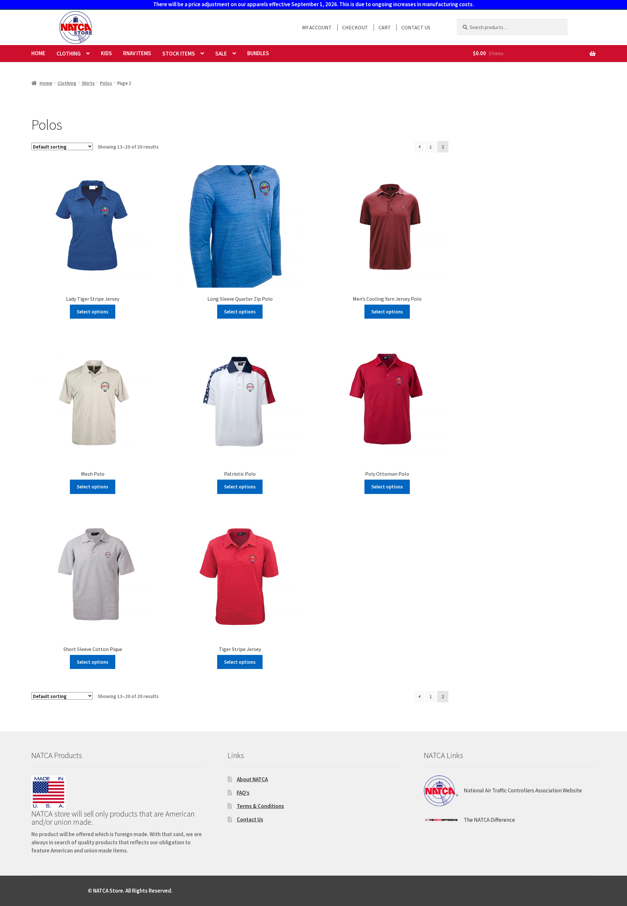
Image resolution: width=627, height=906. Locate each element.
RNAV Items (137, 53)
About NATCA (252, 779)
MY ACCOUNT (317, 27)
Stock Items (178, 53)
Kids (106, 53)
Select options (92, 312)
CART (384, 27)
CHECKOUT (355, 27)
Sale (221, 53)
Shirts (88, 83)
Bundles (258, 53)
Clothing (68, 53)
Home (38, 53)
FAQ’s (243, 792)
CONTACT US (415, 27)
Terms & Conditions (260, 806)
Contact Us (250, 819)
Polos (106, 83)
